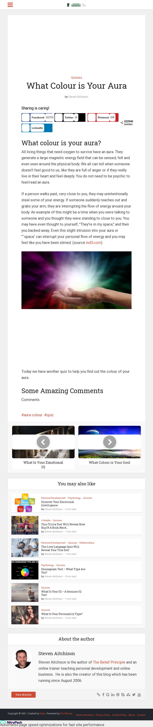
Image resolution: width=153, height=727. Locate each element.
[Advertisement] (76, 42)
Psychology (74, 498)
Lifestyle (45, 520)
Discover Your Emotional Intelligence (57, 503)
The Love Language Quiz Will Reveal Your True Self (60, 548)
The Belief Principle (109, 662)
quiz (50, 415)
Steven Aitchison (78, 96)
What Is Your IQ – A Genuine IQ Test (61, 593)
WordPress (66, 713)
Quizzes (76, 77)
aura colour (33, 415)
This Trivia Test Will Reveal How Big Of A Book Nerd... (63, 526)
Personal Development (53, 498)
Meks (43, 713)
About (131, 715)
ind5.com (93, 242)
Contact (141, 715)
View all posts (23, 694)
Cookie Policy (119, 715)
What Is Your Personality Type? (62, 614)
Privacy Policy (103, 715)
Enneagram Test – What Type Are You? (63, 570)
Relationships (86, 542)
